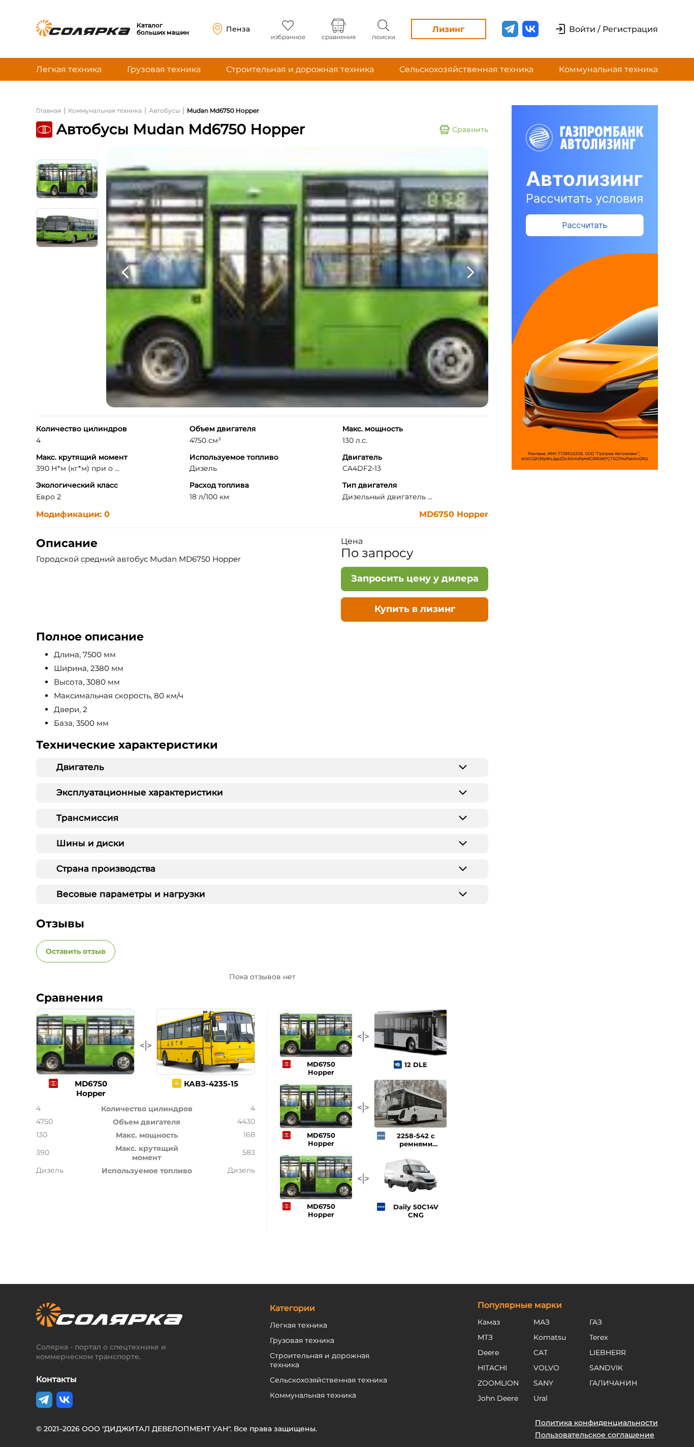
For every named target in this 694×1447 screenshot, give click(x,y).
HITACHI (492, 1367)
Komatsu (549, 1337)
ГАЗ (595, 1322)
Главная (48, 110)
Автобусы (164, 110)
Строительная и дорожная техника (300, 69)
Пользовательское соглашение (594, 1434)
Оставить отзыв (76, 951)
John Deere (498, 1398)
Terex (598, 1337)
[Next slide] (470, 271)
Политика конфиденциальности (596, 1422)
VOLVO (546, 1367)
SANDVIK (606, 1367)
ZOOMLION (498, 1383)
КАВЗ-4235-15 (211, 1083)
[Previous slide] (125, 271)
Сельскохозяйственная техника (466, 69)
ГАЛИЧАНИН (613, 1383)
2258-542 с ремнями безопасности (415, 1144)
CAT (540, 1352)
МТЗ (485, 1337)
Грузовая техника (164, 69)
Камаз (489, 1322)
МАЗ (541, 1322)
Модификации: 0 (73, 514)
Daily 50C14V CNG (415, 1211)
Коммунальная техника (608, 69)
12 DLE (415, 1064)
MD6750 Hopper (453, 514)
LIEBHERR (607, 1352)
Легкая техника (69, 69)
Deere (488, 1352)
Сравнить (470, 129)
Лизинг (448, 29)
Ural (540, 1398)
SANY (543, 1383)
